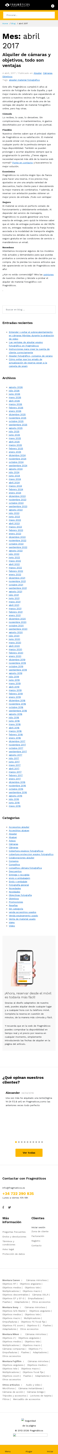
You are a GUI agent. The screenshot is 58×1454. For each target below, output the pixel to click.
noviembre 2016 (17, 785)
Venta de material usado (22, 919)
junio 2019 (14, 680)
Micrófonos (8, 1388)
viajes (12, 922)
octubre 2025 (16, 421)
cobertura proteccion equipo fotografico (31, 854)
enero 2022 (15, 574)
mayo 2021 (14, 601)
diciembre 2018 (17, 700)
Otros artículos (11, 1384)
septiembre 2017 (18, 751)
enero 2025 (15, 452)
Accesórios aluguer (19, 830)
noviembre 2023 (17, 499)
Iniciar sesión (38, 1227)
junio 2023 (14, 516)
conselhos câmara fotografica (25, 868)
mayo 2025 (15, 438)
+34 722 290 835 (18, 1193)
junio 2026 (14, 394)
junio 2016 (14, 802)
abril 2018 (14, 727)
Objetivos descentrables (15, 1294)
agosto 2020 (16, 632)
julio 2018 (14, 717)
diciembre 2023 (17, 496)
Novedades (15, 888)
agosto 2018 (15, 714)
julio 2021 (14, 595)
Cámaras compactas (13, 1348)
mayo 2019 (15, 683)
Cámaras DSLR (40, 1294)
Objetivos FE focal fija (33, 1321)
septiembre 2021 (18, 588)
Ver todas (29, 1152)
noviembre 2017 (17, 744)
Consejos (14, 861)
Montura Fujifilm (11, 1361)
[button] (16, 1142)
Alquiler (38, 73)
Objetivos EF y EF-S (13, 1298)
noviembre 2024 (17, 458)
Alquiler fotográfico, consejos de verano (31, 356)
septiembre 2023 (18, 506)
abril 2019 (14, 686)
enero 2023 (15, 533)
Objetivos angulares (30, 1283)
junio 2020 (14, 639)
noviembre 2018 (17, 704)
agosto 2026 (16, 387)
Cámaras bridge (35, 1392)
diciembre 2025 (17, 414)
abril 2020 (14, 646)
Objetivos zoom (10, 1376)
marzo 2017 (15, 772)
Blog (13, 23)
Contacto (36, 1245)
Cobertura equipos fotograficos (26, 851)
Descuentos (15, 871)
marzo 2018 (15, 731)
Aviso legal (8, 1249)
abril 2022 (14, 564)
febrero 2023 (16, 530)
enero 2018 (15, 738)
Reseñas (13, 905)
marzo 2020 (15, 649)
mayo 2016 (15, 806)
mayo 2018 (15, 724)
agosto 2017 (15, 755)
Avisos (12, 840)
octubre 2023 (16, 503)
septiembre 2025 (18, 424)
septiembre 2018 (18, 710)
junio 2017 (14, 761)
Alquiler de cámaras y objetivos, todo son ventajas (26, 60)
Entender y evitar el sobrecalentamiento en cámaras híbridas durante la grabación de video (31, 335)
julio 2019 (14, 676)
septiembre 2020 (18, 629)
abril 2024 (14, 482)
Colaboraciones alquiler (21, 857)
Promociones (16, 902)
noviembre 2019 (17, 663)
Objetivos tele (32, 1287)
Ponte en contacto (22, 162)
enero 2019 (15, 697)
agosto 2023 (16, 509)
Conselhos (14, 864)
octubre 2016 (16, 789)
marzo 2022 (15, 567)
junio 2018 (14, 721)
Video (12, 925)
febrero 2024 (16, 489)
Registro (35, 1240)
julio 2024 (14, 472)
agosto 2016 (15, 795)
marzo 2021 (15, 608)
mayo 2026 (15, 397)
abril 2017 (14, 768)
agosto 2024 (16, 469)
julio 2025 (14, 431)
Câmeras (13, 847)
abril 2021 (14, 605)
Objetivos (7, 76)
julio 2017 (14, 758)
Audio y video (33, 1384)
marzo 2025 (15, 445)
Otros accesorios (41, 1302)
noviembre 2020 (17, 622)
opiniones (48, 274)
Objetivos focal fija (33, 1372)
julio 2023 (14, 513)
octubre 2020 (16, 625)
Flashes (6, 1302)
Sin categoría (16, 908)
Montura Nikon (10, 1334)
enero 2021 (15, 615)
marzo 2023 (15, 526)
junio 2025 (14, 435)
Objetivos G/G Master (14, 1311)
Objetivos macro (31, 1291)
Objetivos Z (8, 1338)
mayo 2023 (15, 520)
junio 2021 (14, 598)
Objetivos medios (11, 1287)
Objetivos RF (9, 1283)
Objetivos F (35, 1348)
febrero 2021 (16, 612)
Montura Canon (11, 1280)
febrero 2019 (16, 693)
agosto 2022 (16, 550)
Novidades (14, 891)
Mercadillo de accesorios (26, 1399)
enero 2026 (15, 411)
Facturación (37, 1236)
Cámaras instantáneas (30, 1388)
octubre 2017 (16, 748)
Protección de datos (13, 1254)
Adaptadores (21, 1302)
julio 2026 (14, 390)
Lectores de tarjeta (40, 1395)
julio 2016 (14, 799)
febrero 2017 (16, 775)
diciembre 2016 (17, 782)
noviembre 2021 (17, 581)
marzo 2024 (15, 486)
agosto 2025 (16, 428)
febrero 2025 (16, 448)
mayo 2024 (15, 479)
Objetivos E (33, 1325)
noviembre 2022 (17, 540)
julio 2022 (14, 554)
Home (5, 23)
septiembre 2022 (18, 547)
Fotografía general (19, 885)
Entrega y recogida (19, 874)
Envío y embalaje (18, 881)
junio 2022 (14, 557)
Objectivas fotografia (20, 895)
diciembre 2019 (17, 659)
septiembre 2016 (18, 792)
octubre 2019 (16, 666)
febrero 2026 (16, 407)
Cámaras (47, 73)
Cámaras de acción (12, 1392)
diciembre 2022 (17, 537)
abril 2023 (14, 523)
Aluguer (13, 837)
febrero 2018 (16, 734)
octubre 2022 (16, 543)
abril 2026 (14, 400)
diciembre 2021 (17, 578)
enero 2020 (15, 656)
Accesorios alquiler (19, 827)
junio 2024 (14, 475)
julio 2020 (14, 635)
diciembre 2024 (17, 455)
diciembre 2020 (17, 618)
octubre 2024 (16, 462)
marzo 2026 (15, 404)
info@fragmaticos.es (13, 1187)
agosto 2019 (15, 673)
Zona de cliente (39, 1231)
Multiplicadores (10, 1291)
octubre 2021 (16, 584)
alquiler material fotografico (24, 80)
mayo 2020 (15, 642)
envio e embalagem (19, 878)
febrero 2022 (16, 571)
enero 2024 (15, 492)
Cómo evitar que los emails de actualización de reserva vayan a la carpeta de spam (28, 362)
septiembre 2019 (18, 669)
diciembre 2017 (17, 741)
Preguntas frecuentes (14, 1232)
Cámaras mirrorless (36, 1280)
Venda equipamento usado (23, 915)
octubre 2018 (16, 707)
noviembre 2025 (17, 418)
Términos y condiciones (8, 1243)
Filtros (5, 1399)
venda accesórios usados (22, 912)
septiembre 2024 (18, 465)
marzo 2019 (15, 690)
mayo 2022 (15, 561)
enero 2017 (15, 778)
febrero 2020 (16, 652)
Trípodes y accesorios (14, 1395)
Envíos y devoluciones (14, 1236)
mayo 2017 (15, 765)
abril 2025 (14, 441)
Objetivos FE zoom (12, 1325)
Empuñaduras (35, 1298)
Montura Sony (10, 1307)
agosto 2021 (15, 591)
